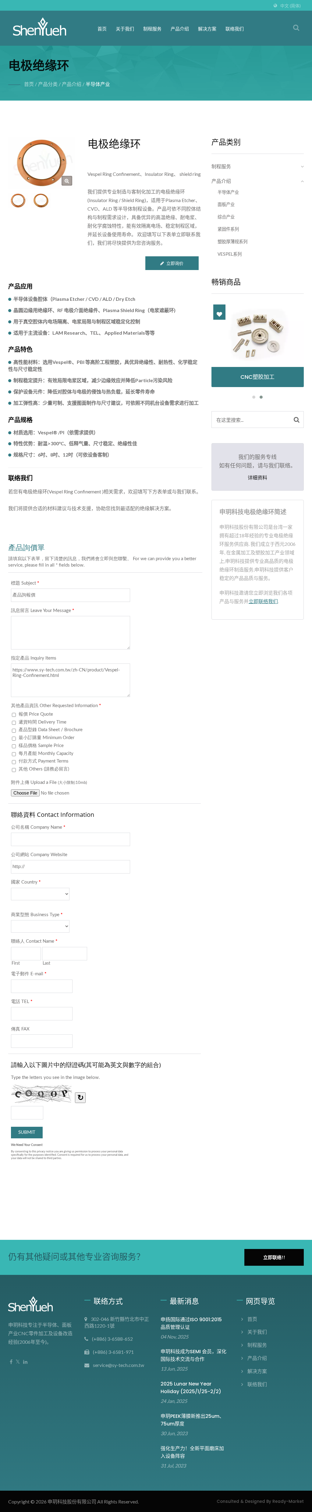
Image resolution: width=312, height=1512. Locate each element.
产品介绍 (180, 29)
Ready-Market (288, 1501)
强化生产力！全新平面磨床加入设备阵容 (192, 1452)
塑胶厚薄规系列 (232, 241)
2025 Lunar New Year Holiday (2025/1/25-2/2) (191, 1387)
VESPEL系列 (230, 254)
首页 (102, 29)
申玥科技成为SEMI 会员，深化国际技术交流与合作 (193, 1355)
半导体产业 (98, 84)
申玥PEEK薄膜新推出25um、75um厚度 (192, 1420)
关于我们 (125, 29)
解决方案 (207, 29)
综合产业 (226, 216)
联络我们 (234, 29)
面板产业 (226, 204)
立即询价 (174, 263)
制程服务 (152, 29)
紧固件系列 (228, 229)
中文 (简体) (290, 5)
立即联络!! (274, 1257)
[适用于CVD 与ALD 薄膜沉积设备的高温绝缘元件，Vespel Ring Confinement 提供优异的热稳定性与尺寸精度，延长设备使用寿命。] (41, 200)
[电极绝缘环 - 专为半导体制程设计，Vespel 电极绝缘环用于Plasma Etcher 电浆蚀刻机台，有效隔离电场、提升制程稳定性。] (67, 181)
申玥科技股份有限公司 (72, 1501)
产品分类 (48, 84)
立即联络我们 (263, 601)
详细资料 (257, 477)
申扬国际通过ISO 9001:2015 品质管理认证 (191, 1323)
